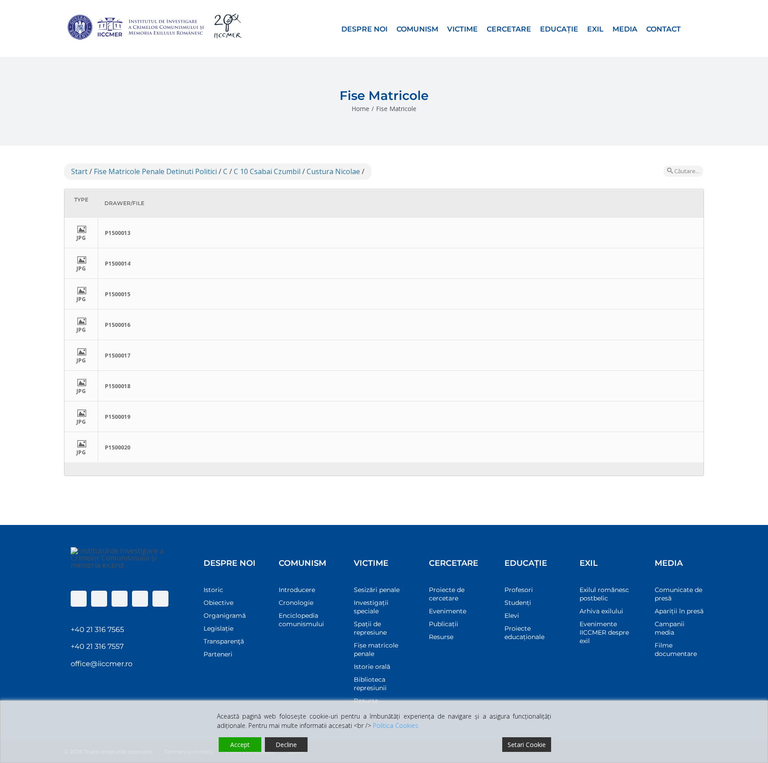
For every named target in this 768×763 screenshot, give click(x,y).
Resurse (441, 637)
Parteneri (218, 654)
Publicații (443, 624)
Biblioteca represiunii (370, 684)
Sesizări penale (377, 590)
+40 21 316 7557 (97, 646)
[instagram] (120, 599)
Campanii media (669, 628)
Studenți (517, 603)
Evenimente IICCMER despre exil (604, 632)
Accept (240, 744)
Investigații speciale (371, 607)
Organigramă (225, 616)
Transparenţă (224, 641)
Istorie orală (372, 667)
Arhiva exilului (601, 611)
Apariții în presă (679, 611)
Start (79, 171)
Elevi (511, 616)
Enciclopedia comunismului (301, 620)
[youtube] (140, 599)
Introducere (297, 590)
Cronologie (296, 603)
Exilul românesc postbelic (604, 594)
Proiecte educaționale (524, 632)
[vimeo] (160, 599)
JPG (81, 238)
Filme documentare (676, 649)
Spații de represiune (370, 628)
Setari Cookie (527, 744)
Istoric (213, 590)
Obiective (218, 603)
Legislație (218, 628)
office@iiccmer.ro (101, 664)
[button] (692, 28)
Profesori (518, 590)
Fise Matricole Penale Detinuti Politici (155, 171)
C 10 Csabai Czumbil (267, 171)
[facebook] (79, 599)
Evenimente (447, 611)
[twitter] (99, 599)
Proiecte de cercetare (446, 594)
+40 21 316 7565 (97, 629)
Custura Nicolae (333, 171)
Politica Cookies (395, 725)
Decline (286, 744)
